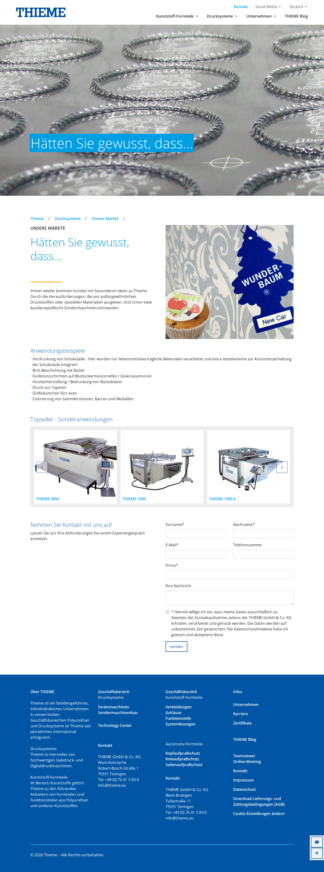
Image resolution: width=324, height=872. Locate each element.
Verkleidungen (179, 707)
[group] (75, 467)
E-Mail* (172, 545)
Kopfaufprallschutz (183, 753)
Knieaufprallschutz (182, 759)
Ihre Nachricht (178, 585)
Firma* (172, 565)
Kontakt (241, 6)
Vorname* (175, 524)
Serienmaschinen (113, 707)
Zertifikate (242, 723)
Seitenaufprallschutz (184, 764)
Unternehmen (246, 704)
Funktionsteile (178, 718)
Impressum (243, 780)
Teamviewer (244, 755)
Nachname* (244, 524)
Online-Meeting (247, 761)
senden (176, 646)
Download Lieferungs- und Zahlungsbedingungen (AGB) (259, 801)
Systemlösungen (180, 724)
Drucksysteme (68, 218)
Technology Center (115, 725)
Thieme (37, 218)
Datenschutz (244, 789)
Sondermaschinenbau (118, 712)
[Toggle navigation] (33, 214)
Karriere (240, 713)
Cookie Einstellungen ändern (259, 813)
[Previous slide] (42, 467)
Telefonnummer (247, 545)
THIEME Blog (296, 16)
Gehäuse (173, 712)
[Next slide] (282, 467)
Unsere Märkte (105, 218)
